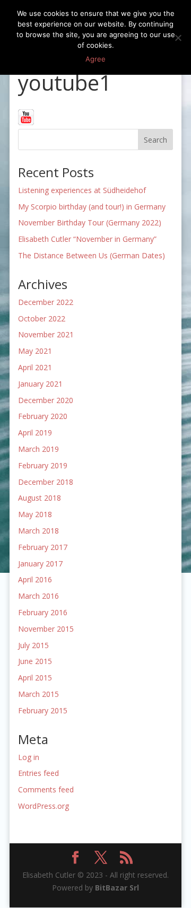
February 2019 (42, 465)
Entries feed (38, 773)
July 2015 (33, 645)
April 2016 (35, 579)
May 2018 (35, 514)
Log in (28, 757)
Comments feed (46, 789)
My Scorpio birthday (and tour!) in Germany (92, 207)
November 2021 (46, 334)
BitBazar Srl (117, 888)
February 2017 (42, 547)
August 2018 (39, 498)
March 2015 (38, 694)
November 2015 (46, 629)
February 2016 (42, 612)
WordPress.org (43, 806)
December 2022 (45, 302)
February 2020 (42, 416)
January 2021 (40, 384)
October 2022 (41, 318)
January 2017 (40, 563)
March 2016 (38, 596)
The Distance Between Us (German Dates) (91, 255)
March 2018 (38, 531)
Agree (95, 59)
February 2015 (42, 710)
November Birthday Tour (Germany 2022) (89, 222)
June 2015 (35, 661)
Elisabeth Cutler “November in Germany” (87, 239)
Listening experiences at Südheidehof (82, 190)
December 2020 (45, 400)
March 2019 (38, 449)
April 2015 (35, 678)
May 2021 (35, 351)
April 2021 (35, 367)
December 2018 (45, 482)
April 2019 (35, 432)
